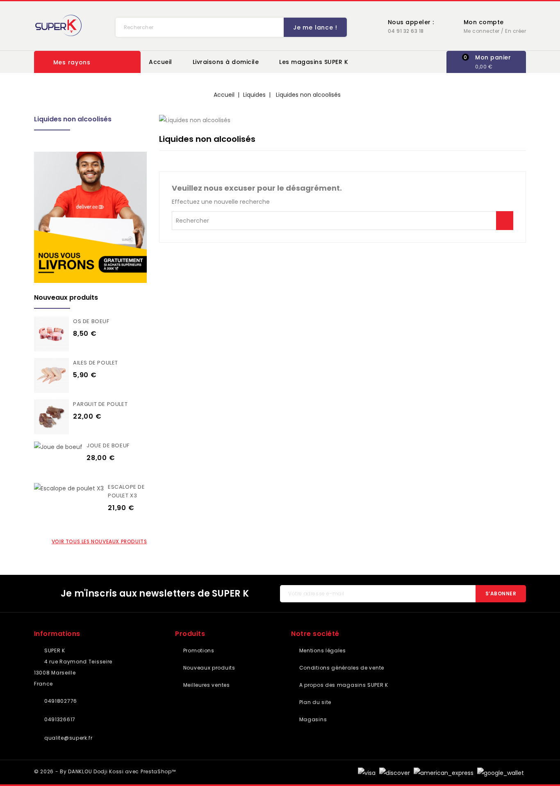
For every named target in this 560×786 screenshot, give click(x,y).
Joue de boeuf (108, 445)
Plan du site (314, 702)
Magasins (312, 719)
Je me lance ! (315, 27)
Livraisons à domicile (226, 62)
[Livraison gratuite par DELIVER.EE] (90, 217)
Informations (57, 633)
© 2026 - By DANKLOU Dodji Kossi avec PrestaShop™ (105, 771)
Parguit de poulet (100, 404)
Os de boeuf (91, 321)
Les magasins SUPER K (313, 62)
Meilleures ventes (206, 684)
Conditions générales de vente (341, 667)
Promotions (198, 650)
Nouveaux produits (208, 667)
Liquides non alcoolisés (73, 119)
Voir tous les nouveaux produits (99, 541)
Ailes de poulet (95, 363)
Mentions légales (322, 650)
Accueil (160, 62)
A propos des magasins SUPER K (343, 684)
